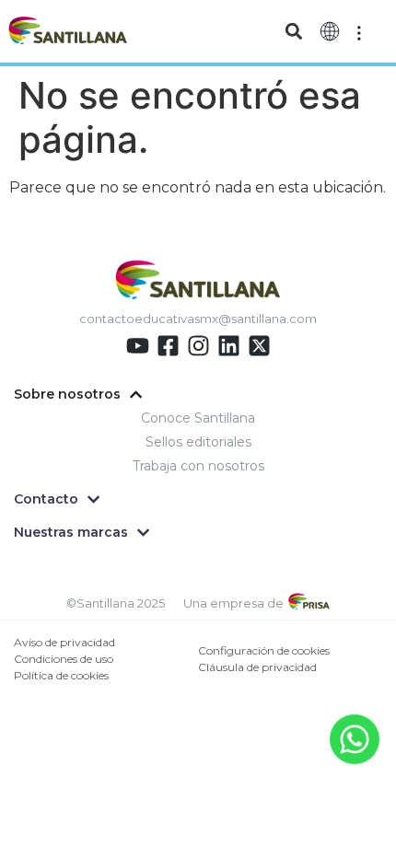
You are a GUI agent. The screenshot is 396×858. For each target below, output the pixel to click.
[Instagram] (198, 345)
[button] (294, 32)
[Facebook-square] (168, 345)
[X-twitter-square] (259, 345)
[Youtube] (137, 345)
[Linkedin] (228, 345)
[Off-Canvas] (359, 31)
